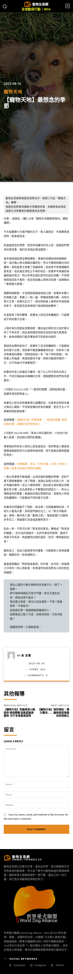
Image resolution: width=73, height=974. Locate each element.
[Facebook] (10, 965)
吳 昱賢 (26, 655)
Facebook (19, 965)
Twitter (60, 965)
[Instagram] (31, 965)
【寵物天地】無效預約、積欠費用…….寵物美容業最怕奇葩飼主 (53, 713)
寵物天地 (13, 91)
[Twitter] (52, 965)
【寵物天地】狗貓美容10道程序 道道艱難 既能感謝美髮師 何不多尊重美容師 (19, 713)
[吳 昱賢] (12, 655)
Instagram (40, 965)
